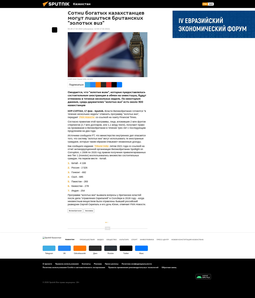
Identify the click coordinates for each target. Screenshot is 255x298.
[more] (54, 30)
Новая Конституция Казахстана (187, 239)
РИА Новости (86, 117)
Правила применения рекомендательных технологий (133, 267)
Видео (100, 239)
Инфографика (147, 239)
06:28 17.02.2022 (75, 29)
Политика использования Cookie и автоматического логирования (74, 267)
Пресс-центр (163, 239)
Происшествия (87, 239)
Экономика (89, 211)
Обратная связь (169, 267)
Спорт (134, 239)
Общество (111, 239)
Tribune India (101, 146)
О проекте (47, 264)
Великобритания (75, 211)
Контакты (86, 264)
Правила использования (67, 264)
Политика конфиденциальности (137, 264)
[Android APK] (203, 277)
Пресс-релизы (111, 264)
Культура (124, 239)
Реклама (98, 264)
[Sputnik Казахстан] (57, 7)
